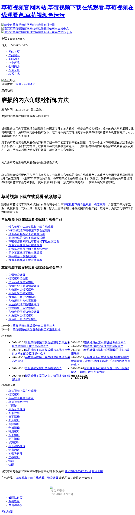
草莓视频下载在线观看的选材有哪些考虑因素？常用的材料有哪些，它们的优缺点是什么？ (100, 361)
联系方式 (14, 73)
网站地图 (7, 511)
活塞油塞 (14, 449)
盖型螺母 (14, 457)
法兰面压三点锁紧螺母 (22, 308)
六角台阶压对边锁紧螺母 (23, 285)
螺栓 (11, 461)
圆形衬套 (14, 413)
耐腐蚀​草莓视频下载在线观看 (26, 237)
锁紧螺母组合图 (18, 278)
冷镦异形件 (15, 453)
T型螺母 (13, 442)
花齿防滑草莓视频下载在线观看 (28, 248)
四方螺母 (14, 420)
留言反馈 (14, 70)
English (67, 32)
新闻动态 (14, 59)
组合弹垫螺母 (16, 446)
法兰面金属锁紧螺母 (21, 282)
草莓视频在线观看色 (21, 398)
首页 (18, 84)
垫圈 (11, 464)
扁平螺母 (14, 416)
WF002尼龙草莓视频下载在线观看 (29, 230)
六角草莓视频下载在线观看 (25, 260)
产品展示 (14, 55)
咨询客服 (16, 505)
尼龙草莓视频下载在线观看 (25, 252)
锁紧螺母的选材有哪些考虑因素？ (105, 342)
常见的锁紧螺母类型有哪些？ (43, 368)
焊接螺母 (14, 424)
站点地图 (97, 471)
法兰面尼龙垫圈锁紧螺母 (23, 304)
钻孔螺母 (14, 438)
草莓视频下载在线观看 (77, 204)
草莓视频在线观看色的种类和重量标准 (36, 329)
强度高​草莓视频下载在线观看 (26, 234)
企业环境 (14, 62)
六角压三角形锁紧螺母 (22, 297)
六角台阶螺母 (16, 409)
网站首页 (14, 51)
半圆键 (12, 405)
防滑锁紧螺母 (16, 274)
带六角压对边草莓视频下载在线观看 (30, 226)
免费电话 (14, 501)
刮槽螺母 (14, 427)
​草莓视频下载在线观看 (22, 256)
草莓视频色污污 (18, 401)
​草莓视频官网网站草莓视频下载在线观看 (33, 241)
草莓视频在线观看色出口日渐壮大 (34, 325)
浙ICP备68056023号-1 (78, 471)
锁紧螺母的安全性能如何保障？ (103, 346)
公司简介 (14, 66)
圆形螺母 (14, 435)
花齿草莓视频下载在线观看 (25, 245)
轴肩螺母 (14, 431)
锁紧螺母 (99, 204)
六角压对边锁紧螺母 (21, 289)
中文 (66, 28)
